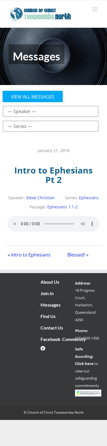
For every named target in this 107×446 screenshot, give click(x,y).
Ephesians (89, 197)
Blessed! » (77, 255)
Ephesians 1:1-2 (62, 207)
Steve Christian (40, 197)
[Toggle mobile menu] (95, 9)
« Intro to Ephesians (29, 255)
